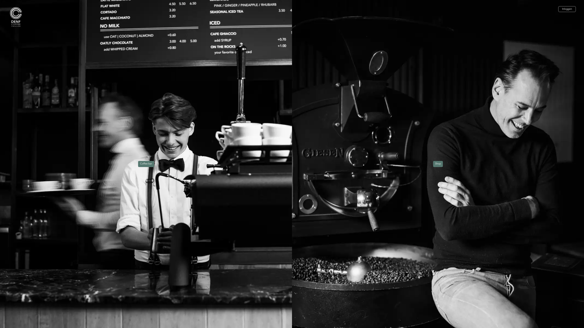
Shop (438, 164)
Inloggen (567, 9)
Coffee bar (146, 164)
